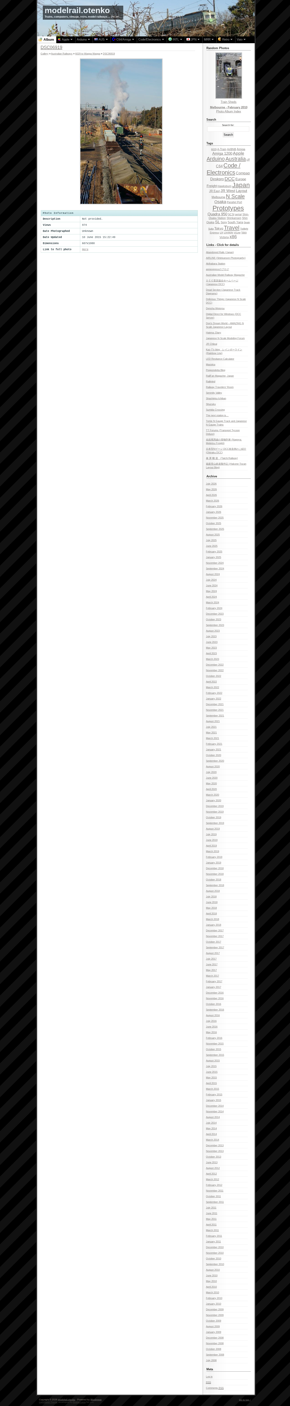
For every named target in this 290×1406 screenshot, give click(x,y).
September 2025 (215, 529)
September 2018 (215, 885)
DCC (230, 178)
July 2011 (211, 1207)
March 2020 (212, 794)
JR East (214, 191)
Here (85, 249)
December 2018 (215, 868)
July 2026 (211, 483)
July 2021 (211, 727)
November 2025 (215, 517)
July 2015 (211, 1066)
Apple (238, 153)
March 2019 (212, 851)
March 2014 (212, 1139)
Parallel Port (234, 202)
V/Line (237, 232)
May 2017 (211, 970)
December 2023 (215, 613)
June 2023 (212, 642)
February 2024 (214, 608)
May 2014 (211, 1128)
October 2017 (213, 941)
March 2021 (212, 738)
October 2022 (213, 676)
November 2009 (215, 1315)
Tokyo (218, 228)
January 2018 (213, 924)
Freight (212, 186)
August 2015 (213, 1060)
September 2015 (215, 1055)
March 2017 (212, 975)
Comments (215, 1388)
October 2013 (213, 1156)
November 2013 (215, 1151)
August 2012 (213, 1168)
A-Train (221, 149)
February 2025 (214, 551)
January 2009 (213, 1332)
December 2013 (215, 1145)
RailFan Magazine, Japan (220, 375)
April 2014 (211, 1134)
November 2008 (215, 1343)
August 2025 (213, 534)
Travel (231, 227)
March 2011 (212, 1230)
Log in (209, 1376)
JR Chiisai (211, 344)
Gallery (44, 53)
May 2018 (211, 907)
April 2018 (211, 913)
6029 (214, 149)
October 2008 (213, 1349)
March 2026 (212, 500)
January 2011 (213, 1241)
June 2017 (212, 964)
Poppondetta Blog (215, 370)
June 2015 (212, 1072)
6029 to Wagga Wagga (87, 53)
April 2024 (211, 596)
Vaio (244, 232)
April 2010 (211, 1286)
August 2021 (213, 721)
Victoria (224, 237)
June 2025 (212, 546)
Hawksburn (225, 186)
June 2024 (212, 585)
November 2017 (215, 936)
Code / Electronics (223, 169)
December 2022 (215, 664)
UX (221, 232)
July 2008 (211, 1360)
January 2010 (213, 1303)
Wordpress (96, 1399)
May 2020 (211, 783)
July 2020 (211, 772)
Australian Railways (61, 53)
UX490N (228, 232)
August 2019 (213, 828)
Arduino (216, 159)
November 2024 (215, 562)
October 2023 (213, 619)
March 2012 (212, 1179)
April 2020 (211, 789)
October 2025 (213, 523)
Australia (235, 159)
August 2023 (213, 630)
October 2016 (213, 1004)
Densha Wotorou (215, 308)
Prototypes (228, 208)
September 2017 (215, 947)
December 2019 (215, 806)
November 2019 (215, 811)
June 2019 (212, 840)
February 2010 (214, 1298)
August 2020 (213, 766)
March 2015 (212, 1088)
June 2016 (212, 1026)
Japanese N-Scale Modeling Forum (225, 338)
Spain (247, 222)
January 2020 (213, 800)
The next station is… (217, 415)
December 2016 (215, 992)
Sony (224, 222)
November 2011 (214, 1190)
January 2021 (213, 749)
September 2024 (215, 568)
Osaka (220, 202)
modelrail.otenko (77, 10)
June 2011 (211, 1213)
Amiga (241, 149)
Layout (241, 191)
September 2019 (215, 823)
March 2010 (212, 1292)
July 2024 (211, 579)
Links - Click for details (222, 245)
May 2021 (211, 732)
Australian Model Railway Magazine (225, 275)
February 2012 (214, 1185)
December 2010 (215, 1247)
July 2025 (211, 540)
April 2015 (211, 1083)
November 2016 (215, 998)
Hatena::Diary (213, 332)
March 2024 (212, 602)
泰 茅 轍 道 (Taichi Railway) (222, 458)
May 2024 (211, 591)
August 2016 (213, 1015)
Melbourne (218, 197)
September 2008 (215, 1354)
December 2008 (215, 1337)
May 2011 (211, 1219)
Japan (241, 184)
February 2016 (214, 1038)
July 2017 (211, 958)
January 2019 (213, 862)
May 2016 (211, 1032)
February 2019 (214, 857)
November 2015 (215, 1043)
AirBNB (231, 149)
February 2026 (214, 506)
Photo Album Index (228, 111)
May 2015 (211, 1077)
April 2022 (211, 681)
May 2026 (211, 489)
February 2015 (214, 1094)
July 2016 (211, 1021)
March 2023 (212, 659)
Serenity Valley (214, 392)
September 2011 (215, 1202)
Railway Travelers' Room (220, 387)
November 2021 (215, 710)
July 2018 (211, 896)
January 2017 (213, 987)
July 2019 (211, 834)
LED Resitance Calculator (220, 358)
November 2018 (215, 874)
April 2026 (211, 495)
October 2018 (213, 879)
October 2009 (213, 1320)
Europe (240, 179)
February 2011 (214, 1236)
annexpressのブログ (217, 269)
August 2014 (213, 1117)
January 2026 (213, 512)
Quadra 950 (217, 214)
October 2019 (213, 817)
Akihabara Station (215, 263)
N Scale (235, 196)
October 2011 (213, 1196)
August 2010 (213, 1269)
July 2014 (211, 1122)
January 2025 (213, 557)
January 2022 (213, 698)
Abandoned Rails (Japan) (220, 252)
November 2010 (215, 1252)
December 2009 (215, 1309)
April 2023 (211, 653)
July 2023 (211, 636)
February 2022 (214, 693)
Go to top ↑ (245, 1400)
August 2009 (213, 1326)
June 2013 (212, 1162)
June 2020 (212, 777)
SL (217, 222)
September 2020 (215, 760)
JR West (227, 191)
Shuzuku (211, 404)
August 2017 (213, 953)
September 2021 (215, 715)
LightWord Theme (48, 1402)
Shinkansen (234, 218)
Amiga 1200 (222, 153)
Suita (211, 228)
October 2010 (213, 1258)
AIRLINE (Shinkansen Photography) (226, 258)
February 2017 (214, 981)
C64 (219, 166)
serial (238, 214)
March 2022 (212, 687)
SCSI (231, 214)
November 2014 (215, 1111)
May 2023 (211, 647)
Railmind (210, 381)
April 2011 (211, 1224)
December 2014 (215, 1105)
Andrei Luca (79, 1402)
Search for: (228, 125)
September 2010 (215, 1264)
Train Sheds (229, 102)
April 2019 (211, 845)
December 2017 (215, 930)
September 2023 (215, 625)
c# (248, 159)
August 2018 (213, 891)
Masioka (210, 364)
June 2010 (212, 1275)
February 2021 (214, 743)
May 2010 (211, 1281)
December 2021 (215, 704)
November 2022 (215, 670)
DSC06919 (109, 53)
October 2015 (213, 1049)
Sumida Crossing (215, 409)
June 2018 (212, 902)
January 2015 (213, 1100)
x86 (233, 236)
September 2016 (215, 1009)
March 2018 (212, 919)
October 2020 (213, 755)
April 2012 (211, 1173)
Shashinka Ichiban (216, 398)
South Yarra (235, 222)
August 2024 (213, 574)
